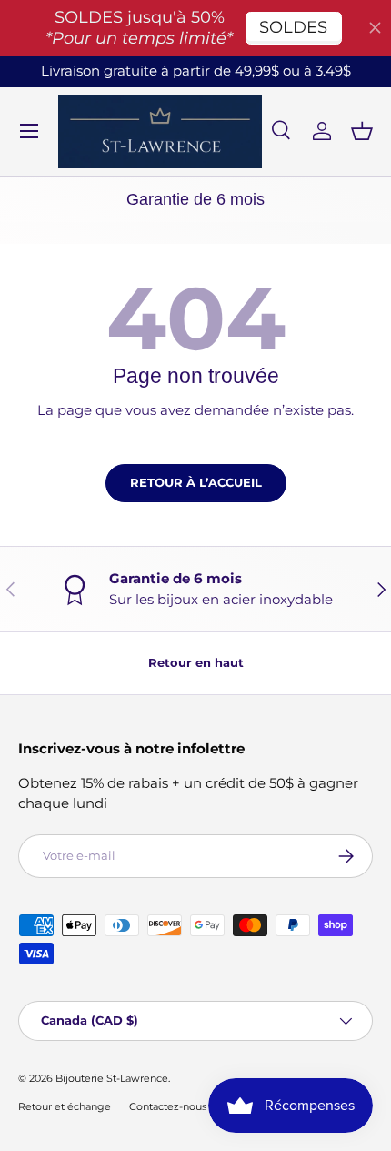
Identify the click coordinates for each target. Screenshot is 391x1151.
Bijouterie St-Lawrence (111, 1078)
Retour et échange (64, 1106)
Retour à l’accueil (196, 482)
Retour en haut (196, 662)
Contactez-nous (167, 1106)
